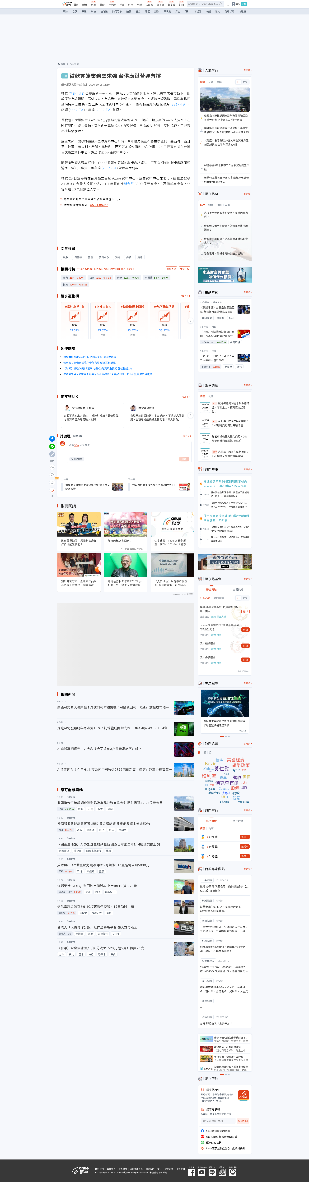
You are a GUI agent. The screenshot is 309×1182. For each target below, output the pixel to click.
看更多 (185, 397)
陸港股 (112, 4)
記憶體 (213, 837)
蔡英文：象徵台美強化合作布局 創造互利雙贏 (89, 362)
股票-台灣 (216, 634)
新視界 (197, 11)
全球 (139, 4)
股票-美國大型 (218, 616)
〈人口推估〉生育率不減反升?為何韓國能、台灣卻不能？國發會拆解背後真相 (170, 583)
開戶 (245, 611)
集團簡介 (111, 1169)
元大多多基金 (207, 657)
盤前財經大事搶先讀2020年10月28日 (153, 485)
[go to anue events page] (228, 4)
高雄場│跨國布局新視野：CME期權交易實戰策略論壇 (230, 454)
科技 (93, 11)
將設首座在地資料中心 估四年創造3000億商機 (89, 357)
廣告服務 (122, 1169)
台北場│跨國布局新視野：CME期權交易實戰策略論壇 (230, 423)
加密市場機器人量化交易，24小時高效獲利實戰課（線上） (230, 438)
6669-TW (77, 109)
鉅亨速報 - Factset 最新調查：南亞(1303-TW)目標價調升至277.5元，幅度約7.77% (171, 542)
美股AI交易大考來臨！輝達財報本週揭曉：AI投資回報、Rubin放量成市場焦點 (107, 374)
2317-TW (179, 104)
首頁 (76, 4)
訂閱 (181, 4)
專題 (208, 11)
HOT (215, 403)
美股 (102, 4)
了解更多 (184, 296)
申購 (245, 630)
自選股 (242, 11)
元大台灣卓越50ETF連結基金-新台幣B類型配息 (219, 627)
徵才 (159, 1169)
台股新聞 (74, 64)
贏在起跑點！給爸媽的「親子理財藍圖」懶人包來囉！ (107, 268)
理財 (187, 11)
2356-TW (110, 168)
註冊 (244, 4)
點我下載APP (99, 205)
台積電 (213, 846)
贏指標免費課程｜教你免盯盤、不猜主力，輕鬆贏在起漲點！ (230, 407)
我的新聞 (229, 11)
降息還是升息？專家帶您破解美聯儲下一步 (92, 199)
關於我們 (99, 1169)
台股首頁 (171, 268)
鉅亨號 (171, 4)
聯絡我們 (150, 1169)
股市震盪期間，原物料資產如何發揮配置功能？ (79, 542)
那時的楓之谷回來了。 (121, 540)
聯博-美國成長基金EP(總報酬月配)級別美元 (219, 609)
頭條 (65, 11)
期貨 (156, 11)
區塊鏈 (167, 11)
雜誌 (217, 11)
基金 (122, 4)
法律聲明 (180, 1169)
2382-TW (104, 109)
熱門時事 (117, 11)
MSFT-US (76, 93)
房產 (177, 11)
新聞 (84, 4)
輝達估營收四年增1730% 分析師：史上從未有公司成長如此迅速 (125, 583)
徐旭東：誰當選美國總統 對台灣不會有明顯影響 (87, 487)
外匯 (130, 4)
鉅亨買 (160, 4)
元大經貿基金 (207, 643)
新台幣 (129, 183)
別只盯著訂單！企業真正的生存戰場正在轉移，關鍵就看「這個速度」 (79, 583)
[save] (52, 482)
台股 (93, 4)
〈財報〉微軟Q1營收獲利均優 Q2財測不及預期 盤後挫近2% (97, 368)
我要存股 (184, 268)
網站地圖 (169, 1169)
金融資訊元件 (136, 1169)
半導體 (213, 856)
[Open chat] (52, 490)
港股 (214, 327)
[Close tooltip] (79, 490)
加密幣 (149, 4)
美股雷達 (217, 302)
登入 (238, 4)
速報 (128, 11)
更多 (245, 82)
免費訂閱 (243, 1120)
